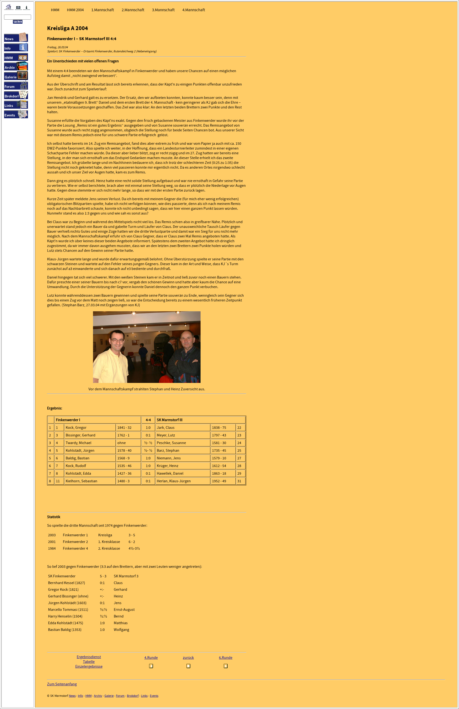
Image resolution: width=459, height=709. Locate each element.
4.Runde (151, 657)
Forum (120, 696)
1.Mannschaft (102, 9)
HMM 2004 (75, 9)
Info (80, 696)
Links (144, 696)
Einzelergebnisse (89, 666)
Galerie (109, 696)
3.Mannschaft (163, 9)
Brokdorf (133, 696)
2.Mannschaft (133, 9)
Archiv (98, 696)
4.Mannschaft (193, 9)
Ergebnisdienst (89, 657)
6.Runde (225, 657)
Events (154, 696)
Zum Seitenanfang (62, 684)
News (72, 696)
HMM (55, 9)
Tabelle (89, 661)
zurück (188, 657)
